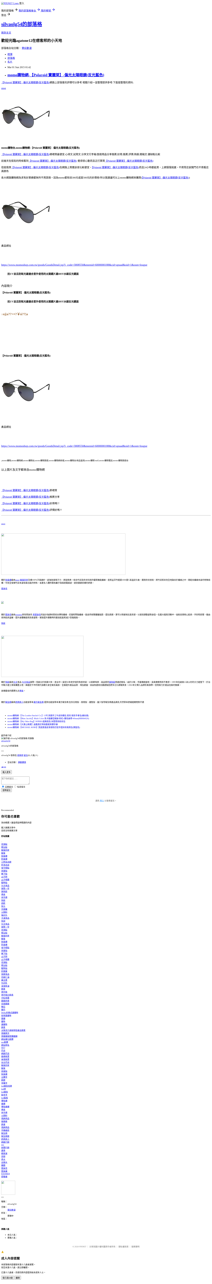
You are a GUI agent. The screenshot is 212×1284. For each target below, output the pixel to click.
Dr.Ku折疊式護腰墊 (9, 1012)
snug (3, 88)
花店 (3, 1050)
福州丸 (4, 915)
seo (2, 1144)
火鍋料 (4, 912)
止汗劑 (4, 877)
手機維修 (5, 1130)
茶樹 (3, 1156)
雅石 (3, 1007)
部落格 (11, 58)
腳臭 (3, 853)
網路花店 (5, 1053)
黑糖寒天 (5, 1033)
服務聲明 (135, 1246)
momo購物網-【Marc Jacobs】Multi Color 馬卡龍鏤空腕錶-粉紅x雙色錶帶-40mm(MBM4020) (48, 718)
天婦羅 (4, 909)
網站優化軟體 (7, 1039)
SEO (3, 1047)
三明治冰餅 (6, 862)
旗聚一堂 (5, 888)
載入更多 (6, 772)
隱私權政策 (123, 1246)
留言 (26, 755)
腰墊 (3, 1021)
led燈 (3, 1089)
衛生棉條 (5, 1136)
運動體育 (22, 762)
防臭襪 (4, 859)
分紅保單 (5, 998)
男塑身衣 (37, 614)
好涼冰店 (5, 865)
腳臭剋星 (24, 580)
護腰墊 (4, 1024)
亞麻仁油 (5, 977)
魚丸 (3, 906)
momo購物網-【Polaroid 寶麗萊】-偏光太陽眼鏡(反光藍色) (55, 75)
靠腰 (3, 1018)
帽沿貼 (4, 847)
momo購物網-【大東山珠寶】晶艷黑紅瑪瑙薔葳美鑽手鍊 (32, 724)
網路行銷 (5, 1142)
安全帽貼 (5, 868)
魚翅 (3, 921)
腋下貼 (4, 874)
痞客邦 (20, 755)
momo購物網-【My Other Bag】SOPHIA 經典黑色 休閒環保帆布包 (36, 721)
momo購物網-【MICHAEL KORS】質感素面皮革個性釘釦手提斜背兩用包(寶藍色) (43, 727)
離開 (18, 1278)
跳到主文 (6, 32)
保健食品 (5, 974)
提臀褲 (4, 1176)
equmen (18, 614)
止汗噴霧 (5, 879)
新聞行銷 (5, 1147)
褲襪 (3, 1104)
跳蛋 (3, 1124)
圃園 (3, 1165)
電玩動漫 (27, 48)
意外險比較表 (7, 995)
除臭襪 (8, 580)
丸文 (15, 682)
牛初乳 (4, 983)
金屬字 (4, 1083)
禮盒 (21, 691)
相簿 (9, 54)
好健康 (4, 971)
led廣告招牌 (6, 1086)
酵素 (3, 989)
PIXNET (82, 1246)
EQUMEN (5, 1174)
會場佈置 (5, 1059)
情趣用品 (5, 1118)
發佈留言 (6, 790)
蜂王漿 (4, 980)
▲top (3, 767)
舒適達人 (19, 702)
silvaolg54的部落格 (21, 24)
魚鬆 (3, 623)
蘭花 (3, 1009)
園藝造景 (5, 1001)
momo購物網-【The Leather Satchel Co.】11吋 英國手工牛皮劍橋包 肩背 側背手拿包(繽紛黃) (48, 715)
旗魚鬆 (112, 682)
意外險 (4, 992)
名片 (9, 61)
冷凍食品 (5, 918)
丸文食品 (26, 682)
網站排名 (5, 1045)
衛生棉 (8, 702)
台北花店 (5, 1062)
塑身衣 (4, 588)
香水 (3, 1159)
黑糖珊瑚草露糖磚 (9, 1036)
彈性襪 (4, 1101)
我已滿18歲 (7, 1278)
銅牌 (3, 1080)
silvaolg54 (5, 741)
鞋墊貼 (4, 882)
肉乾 (3, 903)
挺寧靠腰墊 (6, 1015)
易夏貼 (4, 871)
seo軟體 (4, 1042)
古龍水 (4, 1162)
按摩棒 (4, 1121)
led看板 (4, 1098)
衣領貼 (4, 844)
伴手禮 (4, 897)
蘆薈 (3, 1150)
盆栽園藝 (5, 1004)
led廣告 (4, 1092)
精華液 (4, 1153)
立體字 (4, 1077)
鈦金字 (4, 1095)
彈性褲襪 (5, 1107)
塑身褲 (4, 1171)
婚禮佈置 (5, 1056)
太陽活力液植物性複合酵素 (13, 1030)
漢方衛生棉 (39, 702)
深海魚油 (5, 986)
